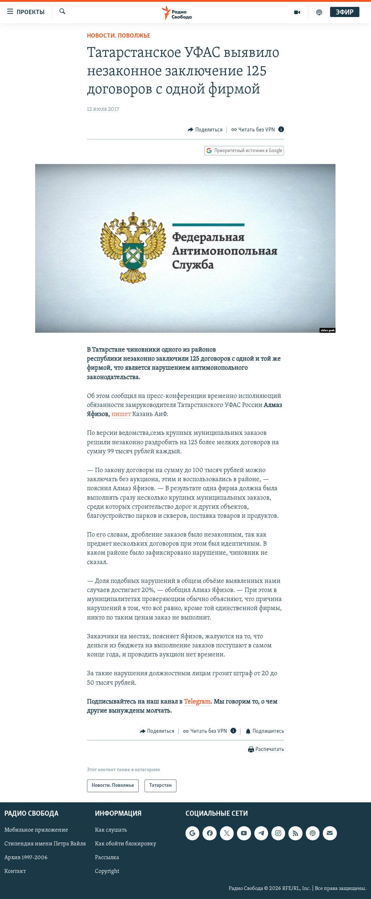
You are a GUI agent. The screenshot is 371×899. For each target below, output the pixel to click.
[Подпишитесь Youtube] (244, 833)
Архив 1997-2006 (25, 858)
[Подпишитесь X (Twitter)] (227, 833)
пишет (121, 414)
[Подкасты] (313, 833)
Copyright (107, 871)
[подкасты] (319, 12)
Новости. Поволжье (118, 36)
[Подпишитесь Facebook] (209, 833)
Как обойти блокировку (125, 844)
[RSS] (295, 833)
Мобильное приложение (36, 830)
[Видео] (297, 12)
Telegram (197, 702)
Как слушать (111, 830)
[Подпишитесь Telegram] (261, 833)
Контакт (15, 871)
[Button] (205, 130)
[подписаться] (330, 833)
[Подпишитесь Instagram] (278, 833)
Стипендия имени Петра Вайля (45, 844)
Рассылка (107, 858)
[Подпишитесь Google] (192, 833)
